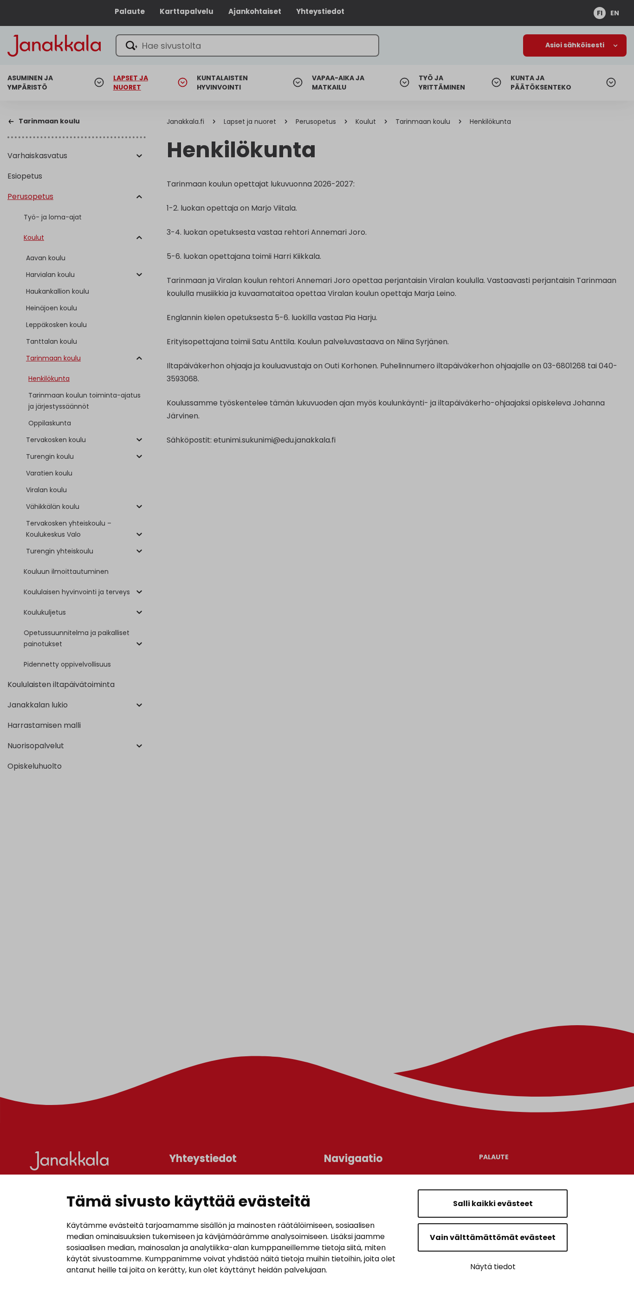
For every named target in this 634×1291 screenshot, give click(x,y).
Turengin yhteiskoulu (59, 551)
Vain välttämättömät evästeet (493, 1237)
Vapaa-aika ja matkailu (338, 83)
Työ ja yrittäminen (442, 83)
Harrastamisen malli (44, 725)
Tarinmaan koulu (53, 358)
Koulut (34, 237)
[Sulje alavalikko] (139, 197)
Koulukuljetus (45, 612)
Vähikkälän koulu (52, 506)
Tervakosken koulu (56, 439)
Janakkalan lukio (37, 705)
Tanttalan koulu (51, 341)
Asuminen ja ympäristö (30, 83)
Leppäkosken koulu (56, 324)
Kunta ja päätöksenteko (541, 83)
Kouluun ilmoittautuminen (66, 571)
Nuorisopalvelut (35, 745)
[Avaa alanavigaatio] (575, 45)
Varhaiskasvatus (37, 155)
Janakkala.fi (185, 121)
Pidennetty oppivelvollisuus (67, 664)
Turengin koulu (50, 456)
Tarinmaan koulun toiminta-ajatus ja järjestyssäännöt (84, 401)
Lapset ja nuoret (130, 83)
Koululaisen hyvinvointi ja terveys (77, 592)
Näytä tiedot (493, 1266)
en (614, 13)
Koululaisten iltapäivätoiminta (61, 684)
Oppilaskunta (49, 423)
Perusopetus (30, 196)
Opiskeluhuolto (34, 766)
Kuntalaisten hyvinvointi (222, 83)
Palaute (130, 11)
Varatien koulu (49, 473)
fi (599, 13)
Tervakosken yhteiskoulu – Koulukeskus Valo (68, 529)
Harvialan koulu (50, 274)
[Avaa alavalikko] (139, 156)
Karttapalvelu (186, 11)
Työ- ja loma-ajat (53, 217)
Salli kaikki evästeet (493, 1203)
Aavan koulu (45, 258)
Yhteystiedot (320, 11)
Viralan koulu (46, 490)
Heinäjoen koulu (51, 308)
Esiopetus (24, 176)
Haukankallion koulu (57, 291)
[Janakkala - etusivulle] (54, 44)
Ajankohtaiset (254, 11)
